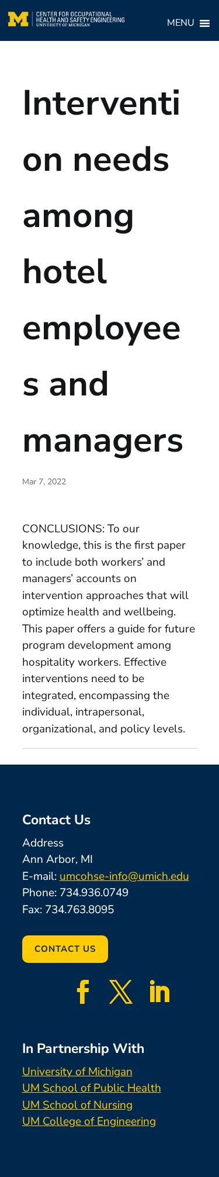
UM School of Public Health (91, 1088)
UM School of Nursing (77, 1105)
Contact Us (65, 949)
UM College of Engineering (89, 1121)
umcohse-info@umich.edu (124, 876)
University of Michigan (77, 1071)
